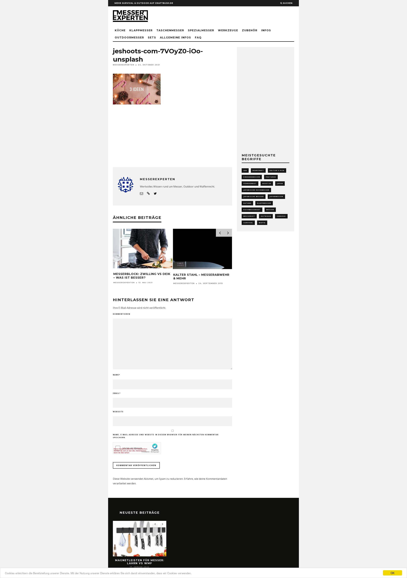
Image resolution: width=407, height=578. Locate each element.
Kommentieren (121, 314)
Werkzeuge (228, 30)
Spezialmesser (201, 30)
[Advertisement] (236, 17)
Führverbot (250, 183)
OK (392, 573)
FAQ (198, 37)
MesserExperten (123, 65)
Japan (280, 183)
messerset (249, 216)
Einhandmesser (251, 177)
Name (116, 375)
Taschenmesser (170, 30)
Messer (270, 210)
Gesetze (266, 183)
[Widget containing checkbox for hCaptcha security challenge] (137, 448)
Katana (247, 203)
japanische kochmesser (256, 190)
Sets (152, 37)
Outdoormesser (129, 37)
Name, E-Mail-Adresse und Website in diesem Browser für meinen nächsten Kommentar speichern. (166, 436)
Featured (271, 177)
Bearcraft (258, 170)
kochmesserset (252, 210)
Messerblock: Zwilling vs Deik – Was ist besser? (141, 275)
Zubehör (249, 30)
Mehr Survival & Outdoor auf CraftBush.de (143, 3)
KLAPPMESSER (141, 30)
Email (117, 393)
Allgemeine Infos (175, 37)
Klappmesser (264, 203)
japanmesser (276, 196)
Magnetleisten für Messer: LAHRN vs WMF (139, 562)
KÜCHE (120, 30)
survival (248, 223)
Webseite (118, 412)
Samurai (281, 216)
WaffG (262, 223)
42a (245, 170)
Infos (266, 30)
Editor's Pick (277, 170)
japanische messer (253, 196)
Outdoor (266, 216)
